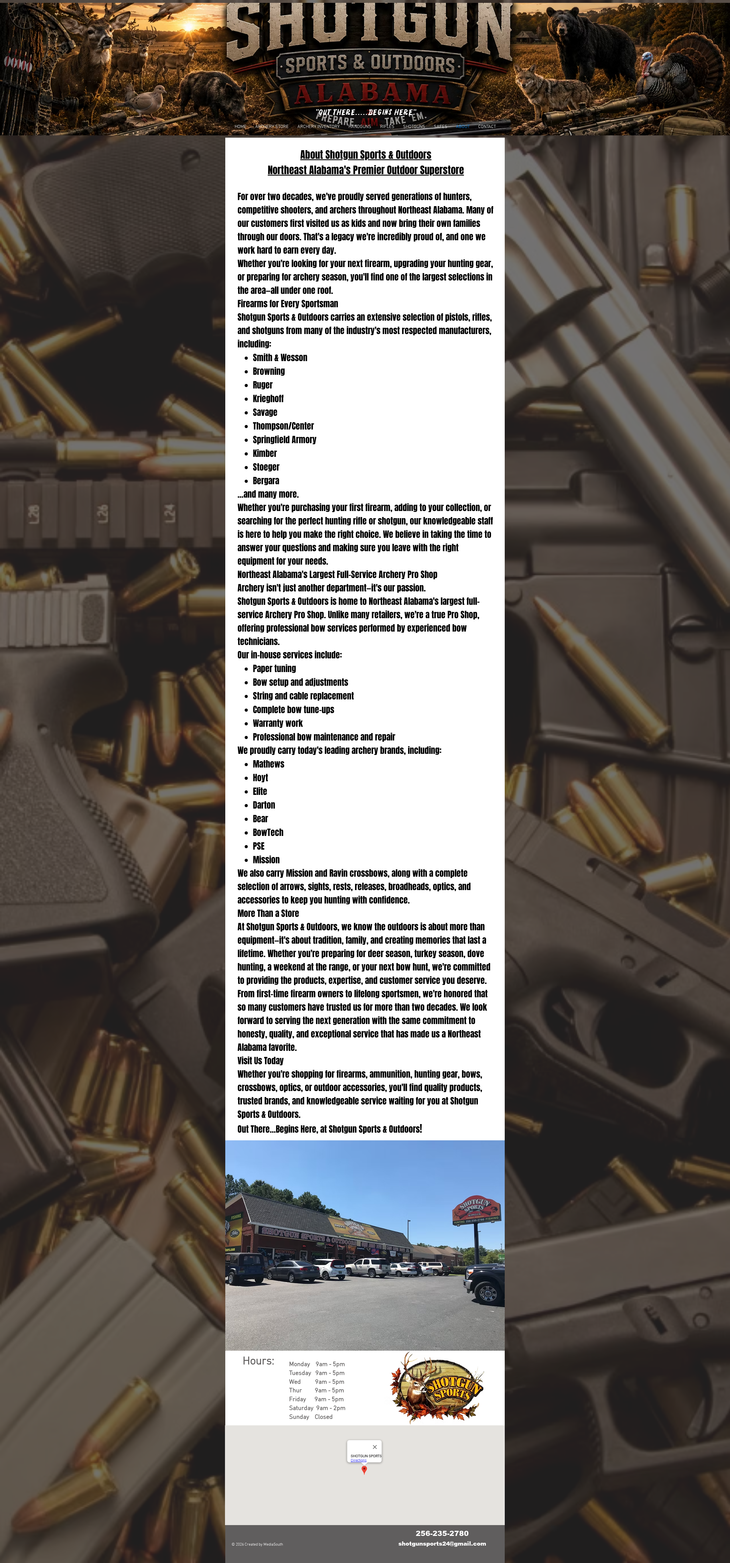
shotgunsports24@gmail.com (442, 1543)
